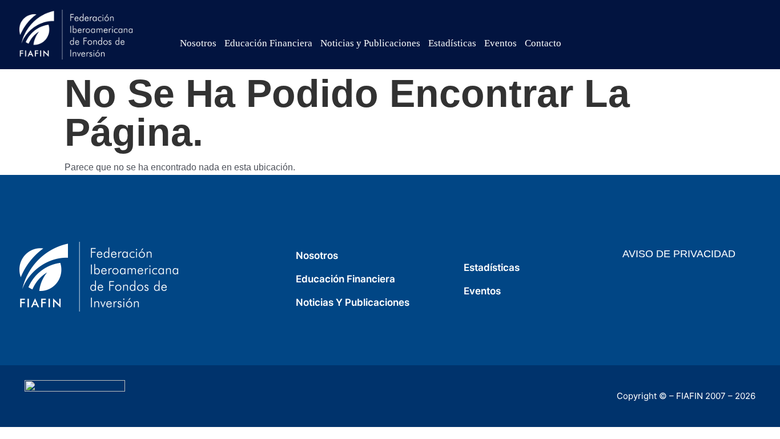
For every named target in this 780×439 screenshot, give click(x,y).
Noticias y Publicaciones (370, 43)
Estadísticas (452, 43)
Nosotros (198, 43)
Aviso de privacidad (678, 254)
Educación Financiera (268, 43)
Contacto (543, 43)
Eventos (500, 43)
